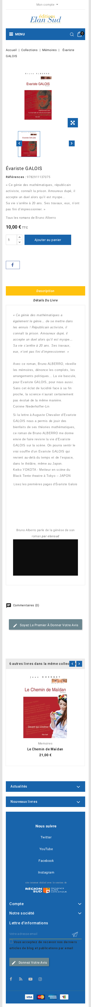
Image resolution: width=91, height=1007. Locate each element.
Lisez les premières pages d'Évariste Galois (45, 484)
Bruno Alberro (45, 217)
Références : (16, 177)
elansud (53, 536)
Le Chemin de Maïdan (45, 749)
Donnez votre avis (32, 962)
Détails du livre (45, 300)
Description (45, 291)
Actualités (18, 786)
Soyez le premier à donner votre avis (48, 625)
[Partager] (13, 265)
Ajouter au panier (48, 240)
